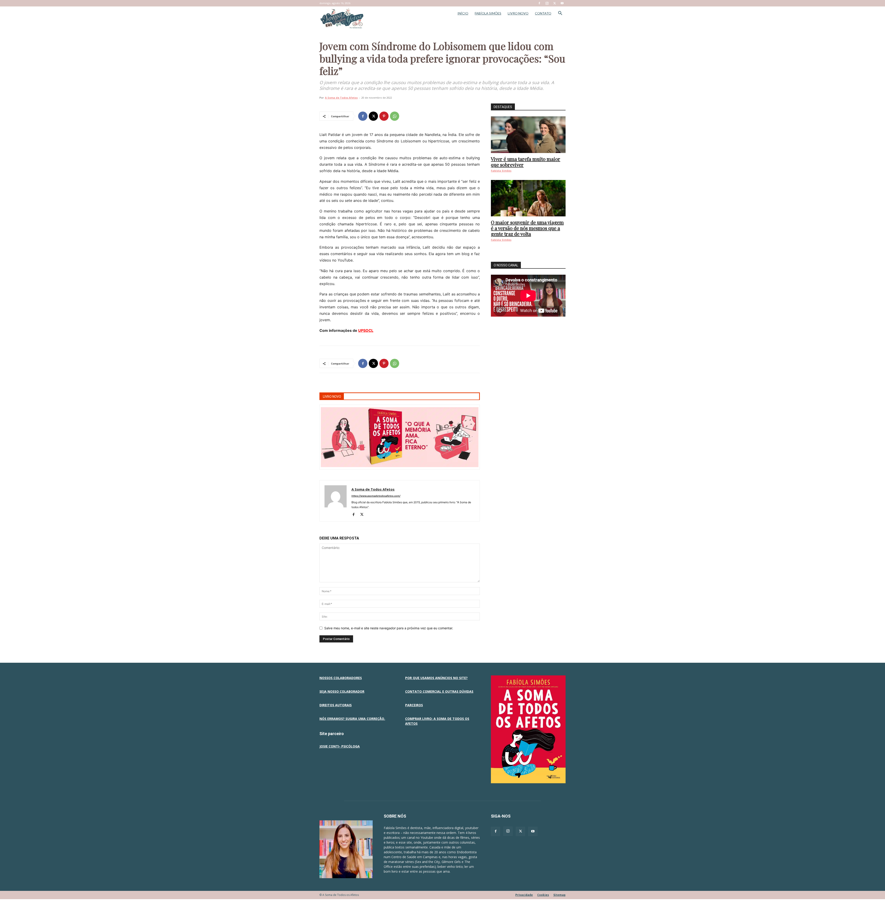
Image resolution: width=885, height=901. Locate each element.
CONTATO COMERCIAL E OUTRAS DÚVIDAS (439, 691)
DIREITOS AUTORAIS (335, 705)
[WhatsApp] (394, 116)
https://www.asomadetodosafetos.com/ (375, 496)
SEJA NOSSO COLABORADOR (341, 691)
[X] (554, 3)
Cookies (543, 895)
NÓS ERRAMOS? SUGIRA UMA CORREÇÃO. (352, 718)
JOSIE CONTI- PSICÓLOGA (339, 746)
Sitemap (559, 895)
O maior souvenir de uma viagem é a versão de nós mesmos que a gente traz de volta (527, 228)
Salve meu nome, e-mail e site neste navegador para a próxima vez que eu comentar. (388, 628)
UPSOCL (365, 330)
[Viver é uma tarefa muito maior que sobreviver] (528, 134)
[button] (560, 14)
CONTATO (543, 13)
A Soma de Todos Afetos (341, 97)
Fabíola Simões (501, 170)
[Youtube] (562, 3)
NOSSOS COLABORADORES (340, 678)
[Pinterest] (384, 116)
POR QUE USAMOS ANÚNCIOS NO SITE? (436, 678)
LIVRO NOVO (518, 13)
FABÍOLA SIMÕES (488, 13)
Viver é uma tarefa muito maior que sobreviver (525, 162)
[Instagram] (546, 3)
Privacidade (524, 895)
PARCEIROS (414, 705)
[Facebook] (539, 3)
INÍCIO (462, 13)
